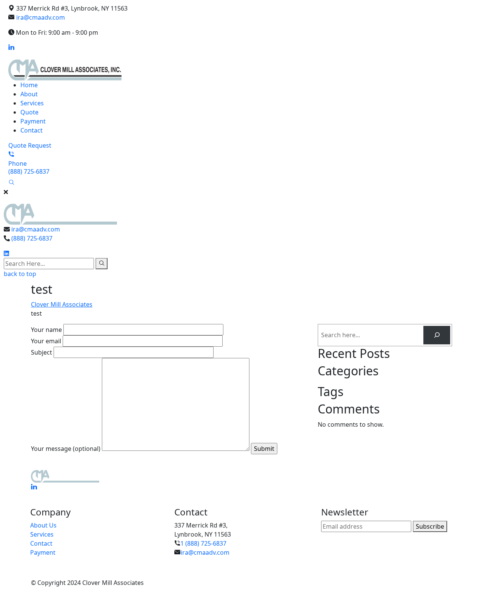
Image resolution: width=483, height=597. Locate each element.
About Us (43, 525)
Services (32, 103)
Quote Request (29, 145)
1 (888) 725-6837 (203, 543)
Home (29, 85)
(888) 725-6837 (31, 238)
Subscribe (431, 526)
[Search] (436, 335)
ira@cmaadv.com (40, 17)
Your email (47, 341)
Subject (42, 352)
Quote (29, 112)
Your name (47, 329)
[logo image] (60, 210)
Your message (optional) (66, 448)
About (29, 94)
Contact (31, 130)
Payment (33, 121)
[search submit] (101, 263)
